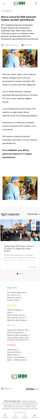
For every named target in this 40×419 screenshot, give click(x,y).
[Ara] (4, 3)
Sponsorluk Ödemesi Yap (17, 330)
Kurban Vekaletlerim (15, 333)
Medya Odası (12, 355)
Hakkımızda (12, 350)
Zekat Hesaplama (14, 310)
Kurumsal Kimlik (13, 352)
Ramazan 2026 (13, 297)
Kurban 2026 (12, 300)
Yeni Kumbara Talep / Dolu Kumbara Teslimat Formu (18, 339)
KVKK (9, 312)
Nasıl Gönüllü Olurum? (16, 318)
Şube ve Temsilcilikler (16, 357)
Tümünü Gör (32, 214)
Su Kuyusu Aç (13, 295)
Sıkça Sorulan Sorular (16, 315)
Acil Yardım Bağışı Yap (16, 292)
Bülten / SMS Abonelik (16, 360)
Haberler (8, 11)
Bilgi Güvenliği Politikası (16, 320)
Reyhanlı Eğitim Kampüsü (17, 335)
